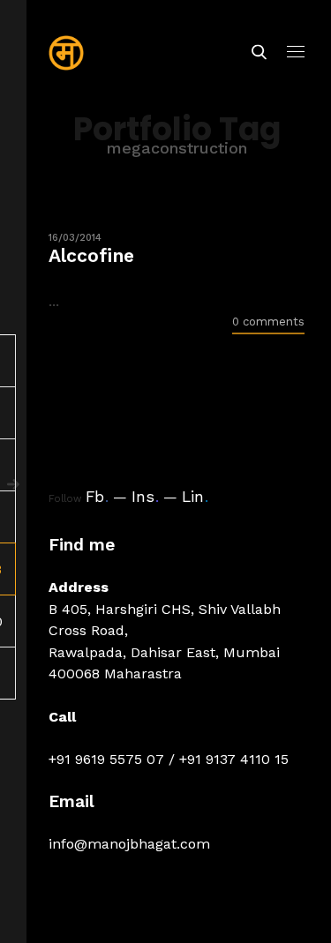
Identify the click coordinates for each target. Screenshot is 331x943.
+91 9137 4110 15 (234, 759)
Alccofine (91, 255)
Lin (195, 496)
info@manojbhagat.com (129, 843)
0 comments (268, 321)
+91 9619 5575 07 (106, 759)
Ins (145, 496)
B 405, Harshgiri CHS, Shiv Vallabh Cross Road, (165, 620)
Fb (97, 496)
